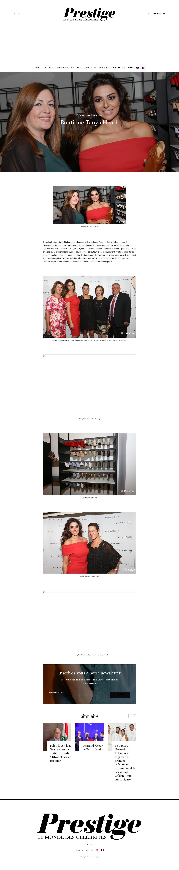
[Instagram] (19, 13)
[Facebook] (15, 13)
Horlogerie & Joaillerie (68, 68)
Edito (130, 68)
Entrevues (104, 68)
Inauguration (96, 115)
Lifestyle (89, 68)
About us (79, 850)
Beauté (48, 68)
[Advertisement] (89, 44)
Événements (117, 68)
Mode (37, 68)
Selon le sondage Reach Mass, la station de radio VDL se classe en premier (60, 753)
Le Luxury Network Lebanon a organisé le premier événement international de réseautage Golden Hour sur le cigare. (125, 762)
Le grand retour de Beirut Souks (93, 747)
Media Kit (89, 850)
